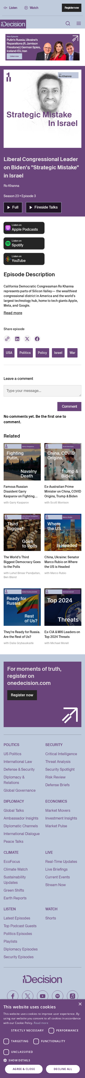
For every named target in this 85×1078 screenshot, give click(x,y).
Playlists (10, 941)
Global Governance (20, 790)
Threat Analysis (57, 761)
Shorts (50, 918)
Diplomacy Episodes (21, 949)
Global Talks (14, 810)
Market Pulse (56, 826)
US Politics (12, 754)
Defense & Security (19, 769)
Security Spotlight (60, 769)
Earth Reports (15, 898)
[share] (17, 338)
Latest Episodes (17, 918)
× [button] (80, 1004)
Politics (25, 352)
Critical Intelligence (61, 754)
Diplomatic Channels (21, 826)
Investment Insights (61, 818)
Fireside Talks (46, 207)
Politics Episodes (18, 933)
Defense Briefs (57, 785)
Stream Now (55, 884)
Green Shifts (14, 890)
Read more (41, 1023)
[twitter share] (27, 338)
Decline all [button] (63, 1069)
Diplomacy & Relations (14, 780)
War (72, 352)
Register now (72, 8)
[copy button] (7, 338)
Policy (42, 352)
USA (9, 352)
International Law (18, 761)
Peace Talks (13, 841)
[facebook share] (37, 338)
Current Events (57, 877)
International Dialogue (22, 833)
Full (15, 207)
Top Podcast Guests (20, 926)
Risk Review (55, 777)
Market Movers (57, 810)
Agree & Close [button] (24, 1069)
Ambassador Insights (21, 818)
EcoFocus (12, 861)
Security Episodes (19, 957)
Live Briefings (56, 869)
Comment (69, 406)
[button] (42, 1060)
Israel (58, 352)
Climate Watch (16, 869)
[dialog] (42, 1038)
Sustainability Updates (15, 879)
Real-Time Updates (61, 861)
